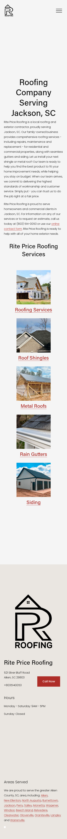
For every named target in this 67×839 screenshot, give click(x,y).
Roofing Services (33, 309)
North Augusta (31, 800)
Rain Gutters (33, 454)
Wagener (52, 805)
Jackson (9, 805)
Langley (56, 815)
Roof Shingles (33, 357)
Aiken (44, 795)
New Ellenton (12, 800)
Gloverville (27, 815)
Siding (33, 502)
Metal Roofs (34, 406)
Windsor (9, 810)
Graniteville (42, 815)
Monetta (39, 805)
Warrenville (17, 820)
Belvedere (40, 810)
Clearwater (11, 815)
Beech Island (24, 810)
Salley (28, 805)
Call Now (48, 681)
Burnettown (50, 800)
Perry (19, 805)
